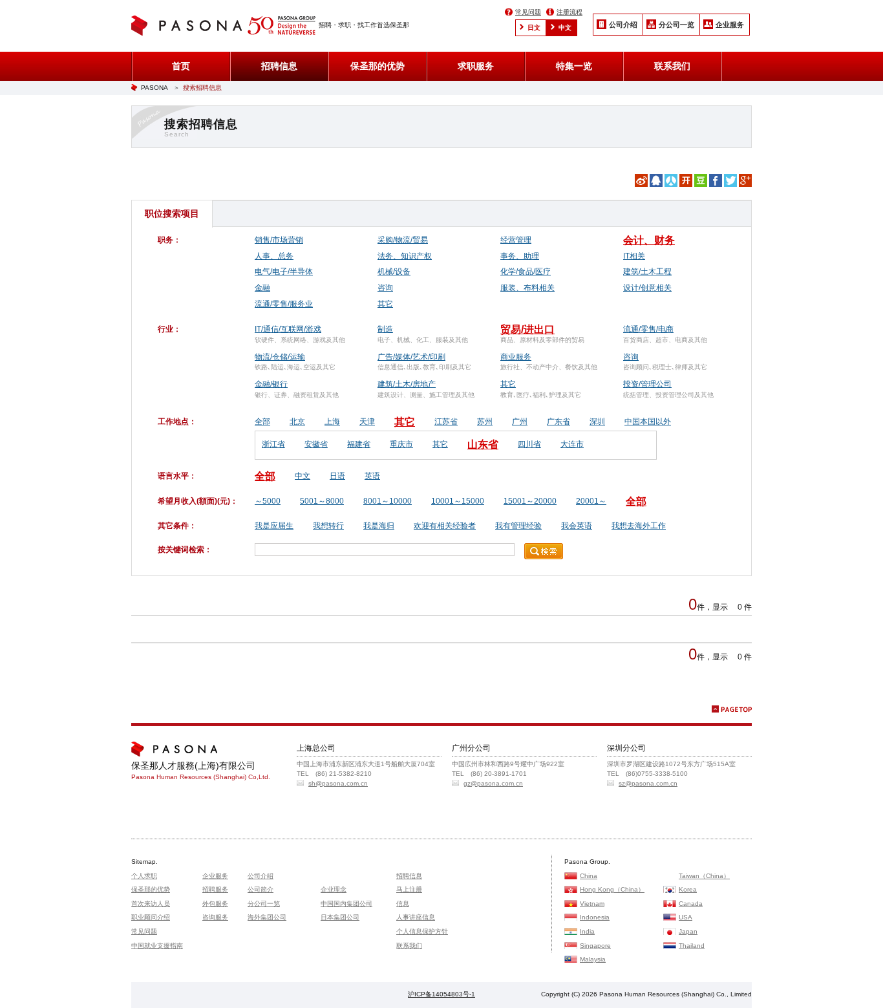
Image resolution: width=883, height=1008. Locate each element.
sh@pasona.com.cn (338, 783)
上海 (332, 421)
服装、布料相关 (527, 287)
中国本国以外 (647, 421)
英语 (372, 475)
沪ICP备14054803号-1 (441, 994)
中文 (565, 27)
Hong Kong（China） (612, 889)
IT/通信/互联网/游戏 (288, 329)
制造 (385, 329)
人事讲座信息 (415, 917)
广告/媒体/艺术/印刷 (411, 356)
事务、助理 (519, 256)
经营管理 (515, 239)
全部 (262, 421)
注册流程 (569, 12)
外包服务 (215, 903)
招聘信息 (279, 66)
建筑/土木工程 (647, 271)
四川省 (529, 444)
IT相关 (634, 256)
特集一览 (574, 66)
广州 (519, 421)
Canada (691, 903)
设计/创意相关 (647, 287)
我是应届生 (274, 525)
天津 (367, 421)
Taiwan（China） (704, 875)
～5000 (268, 501)
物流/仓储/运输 (280, 356)
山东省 (482, 444)
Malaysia (593, 959)
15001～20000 (530, 501)
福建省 (358, 444)
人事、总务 (274, 256)
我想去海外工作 (639, 525)
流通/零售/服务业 (284, 303)
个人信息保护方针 (422, 931)
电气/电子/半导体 (284, 271)
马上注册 (409, 889)
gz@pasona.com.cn (493, 783)
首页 (181, 66)
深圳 (597, 421)
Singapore (595, 945)
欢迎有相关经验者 (445, 525)
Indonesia (595, 917)
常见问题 (528, 12)
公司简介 (260, 889)
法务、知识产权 (405, 256)
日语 (337, 475)
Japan (688, 931)
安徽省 (316, 444)
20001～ (591, 501)
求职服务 (476, 66)
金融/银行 (271, 384)
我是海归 (378, 525)
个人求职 (144, 875)
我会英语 (576, 525)
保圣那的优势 (377, 66)
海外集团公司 (267, 917)
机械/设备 (394, 271)
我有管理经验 (518, 525)
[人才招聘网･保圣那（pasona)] (189, 27)
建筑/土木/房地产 (407, 384)
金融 (262, 287)
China (588, 875)
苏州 (485, 421)
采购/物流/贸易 (403, 239)
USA (685, 917)
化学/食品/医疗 (525, 271)
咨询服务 (215, 917)
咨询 (385, 287)
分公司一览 (676, 24)
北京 (297, 421)
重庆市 (401, 444)
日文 (533, 27)
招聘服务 (215, 889)
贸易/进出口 (527, 329)
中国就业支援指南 (157, 945)
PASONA (154, 87)
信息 (402, 903)
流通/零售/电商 (648, 329)
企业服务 (730, 24)
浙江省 (273, 444)
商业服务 (515, 356)
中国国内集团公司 (346, 903)
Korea (688, 889)
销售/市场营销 (279, 239)
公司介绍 (623, 24)
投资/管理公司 (647, 384)
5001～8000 (322, 501)
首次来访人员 (150, 903)
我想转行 (328, 525)
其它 (385, 303)
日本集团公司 (340, 917)
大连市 (572, 444)
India (587, 931)
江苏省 (446, 421)
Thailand (692, 945)
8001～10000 (387, 501)
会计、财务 (649, 240)
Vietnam (592, 903)
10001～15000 (457, 501)
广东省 (558, 421)
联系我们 (672, 66)
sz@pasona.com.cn (648, 783)
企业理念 (333, 889)
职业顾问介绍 (150, 917)
